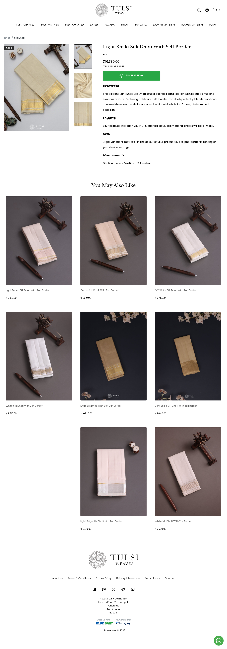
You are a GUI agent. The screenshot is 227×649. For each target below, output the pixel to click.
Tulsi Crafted (25, 24)
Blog (212, 24)
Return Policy (152, 578)
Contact (170, 578)
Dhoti (125, 24)
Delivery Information (128, 578)
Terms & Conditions (79, 578)
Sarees (94, 24)
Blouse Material (192, 24)
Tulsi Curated (74, 24)
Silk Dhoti (19, 38)
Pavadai (110, 24)
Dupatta (141, 24)
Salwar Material (164, 24)
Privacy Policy (103, 578)
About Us (57, 578)
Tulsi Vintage (50, 24)
